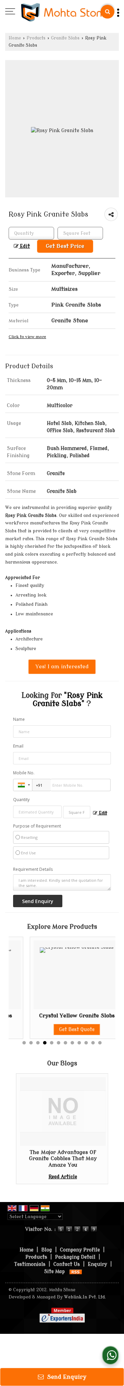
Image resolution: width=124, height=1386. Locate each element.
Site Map (54, 1271)
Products (36, 38)
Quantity (21, 799)
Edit (24, 246)
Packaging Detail (75, 1257)
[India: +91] (22, 785)
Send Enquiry (65, 1377)
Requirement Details (33, 869)
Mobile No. (23, 773)
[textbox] (80, 233)
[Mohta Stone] (64, 12)
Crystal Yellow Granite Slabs (58, 1016)
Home (15, 38)
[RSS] (76, 1271)
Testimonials (29, 1264)
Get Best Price (65, 246)
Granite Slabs (65, 38)
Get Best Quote (58, 1029)
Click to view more (27, 337)
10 (86, 1042)
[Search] (107, 12)
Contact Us (66, 1264)
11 (93, 1042)
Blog (46, 1249)
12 (100, 1042)
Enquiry (97, 1264)
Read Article (63, 1176)
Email (18, 746)
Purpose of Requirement (37, 826)
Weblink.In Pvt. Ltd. (85, 1297)
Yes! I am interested (62, 666)
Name (19, 719)
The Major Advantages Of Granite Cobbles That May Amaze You (63, 1158)
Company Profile (80, 1249)
